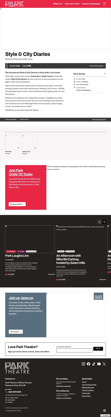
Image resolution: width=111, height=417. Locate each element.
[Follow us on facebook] (88, 364)
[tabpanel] (55, 145)
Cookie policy (86, 393)
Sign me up (98, 349)
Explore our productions (63, 398)
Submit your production (63, 386)
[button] (89, 74)
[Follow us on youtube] (99, 364)
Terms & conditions (88, 390)
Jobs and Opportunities (89, 385)
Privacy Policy (86, 396)
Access (84, 382)
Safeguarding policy (88, 387)
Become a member (16, 204)
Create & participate (91, 4)
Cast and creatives (10, 119)
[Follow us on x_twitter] (104, 364)
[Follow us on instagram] (83, 364)
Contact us (106, 415)
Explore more (24, 119)
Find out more (14, 331)
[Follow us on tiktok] (93, 364)
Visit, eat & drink (72, 4)
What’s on (57, 4)
